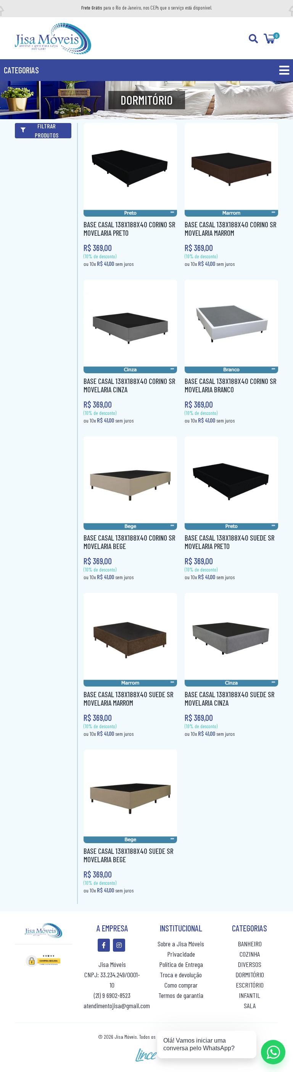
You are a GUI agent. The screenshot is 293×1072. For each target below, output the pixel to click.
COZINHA (250, 954)
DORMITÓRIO (249, 974)
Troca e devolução (181, 974)
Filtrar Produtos (46, 130)
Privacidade (181, 954)
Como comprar (181, 985)
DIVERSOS (249, 964)
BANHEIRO (250, 943)
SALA (250, 1005)
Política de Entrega (181, 964)
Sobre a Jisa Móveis (181, 943)
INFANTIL (249, 995)
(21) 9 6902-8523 (112, 995)
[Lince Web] (146, 1054)
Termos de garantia (180, 995)
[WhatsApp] (273, 1052)
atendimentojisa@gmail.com (117, 1005)
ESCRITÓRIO (250, 985)
